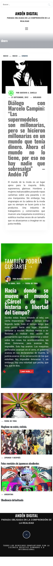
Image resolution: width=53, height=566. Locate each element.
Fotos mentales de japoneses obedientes (20, 463)
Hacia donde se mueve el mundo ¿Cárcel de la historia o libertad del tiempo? (26, 301)
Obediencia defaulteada (12, 500)
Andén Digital (26, 13)
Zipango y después (12, 457)
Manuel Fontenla (24, 278)
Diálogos (37, 97)
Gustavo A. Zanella (28, 92)
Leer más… (26, 371)
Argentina (8, 494)
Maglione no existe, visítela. (14, 427)
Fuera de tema (31, 283)
